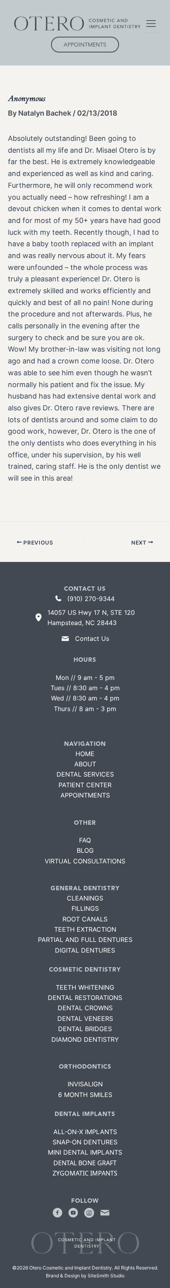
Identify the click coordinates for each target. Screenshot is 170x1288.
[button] (57, 1213)
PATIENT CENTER (85, 785)
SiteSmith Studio (106, 1276)
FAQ (85, 840)
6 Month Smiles (85, 1095)
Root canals (85, 919)
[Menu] (151, 23)
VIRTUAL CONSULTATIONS (85, 861)
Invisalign (85, 1084)
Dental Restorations (85, 998)
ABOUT (85, 764)
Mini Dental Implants (85, 1152)
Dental (85, 1029)
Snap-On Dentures (85, 1142)
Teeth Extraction (85, 929)
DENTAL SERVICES (85, 774)
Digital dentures (85, 950)
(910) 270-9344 (91, 599)
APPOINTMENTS (85, 795)
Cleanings (85, 898)
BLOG (85, 850)
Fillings (85, 908)
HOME (85, 754)
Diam (85, 1039)
